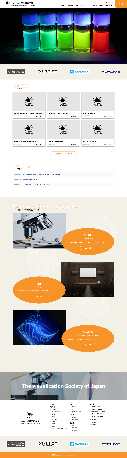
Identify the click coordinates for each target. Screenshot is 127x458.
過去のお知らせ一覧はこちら (63, 154)
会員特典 (94, 424)
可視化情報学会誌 (96, 414)
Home (63, 6)
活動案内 (54, 414)
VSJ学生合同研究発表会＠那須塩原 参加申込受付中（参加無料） (42, 174)
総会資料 (54, 421)
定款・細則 (54, 419)
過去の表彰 (74, 430)
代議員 (53, 424)
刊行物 (101, 6)
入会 (77, 6)
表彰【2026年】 (76, 428)
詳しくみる (88, 248)
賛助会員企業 (75, 419)
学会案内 (70, 6)
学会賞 (95, 6)
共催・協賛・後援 (76, 411)
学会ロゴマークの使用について (59, 428)
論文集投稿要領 (96, 406)
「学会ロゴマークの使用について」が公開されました (39, 184)
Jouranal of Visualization (98, 411)
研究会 (53, 426)
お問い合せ (121, 4)
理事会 (53, 416)
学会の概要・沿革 (56, 412)
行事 (82, 6)
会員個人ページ (96, 422)
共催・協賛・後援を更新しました (33, 179)
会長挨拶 (54, 409)
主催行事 (74, 406)
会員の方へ (109, 6)
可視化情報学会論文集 (97, 416)
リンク (88, 6)
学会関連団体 (75, 417)
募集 (73, 425)
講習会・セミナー (76, 409)
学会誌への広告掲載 (97, 409)
